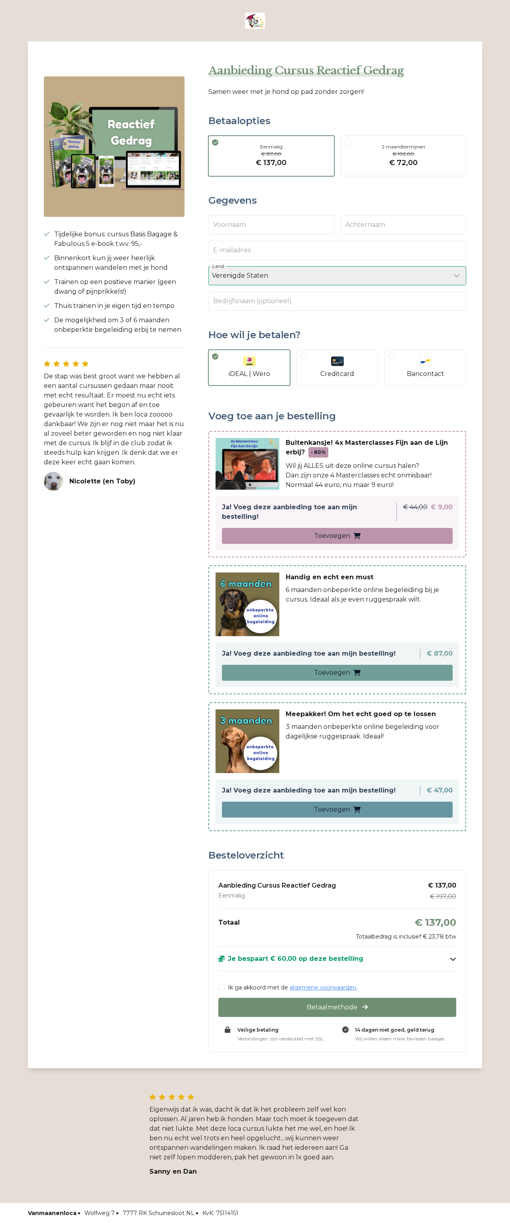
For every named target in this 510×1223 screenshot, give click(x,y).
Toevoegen (332, 535)
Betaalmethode (333, 1007)
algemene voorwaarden (323, 987)
